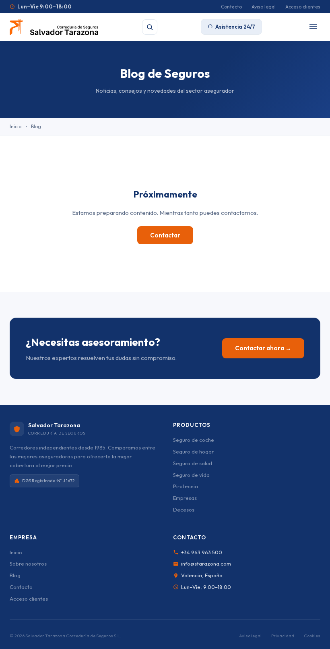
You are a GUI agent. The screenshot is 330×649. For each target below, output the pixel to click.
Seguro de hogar (193, 451)
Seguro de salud (192, 463)
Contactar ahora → (263, 348)
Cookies (312, 636)
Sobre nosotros (28, 563)
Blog (15, 575)
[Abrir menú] (313, 27)
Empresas (185, 498)
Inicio (15, 126)
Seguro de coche (193, 440)
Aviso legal (264, 7)
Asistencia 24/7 (235, 26)
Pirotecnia (185, 486)
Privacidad (282, 636)
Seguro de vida (191, 475)
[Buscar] (149, 27)
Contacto (231, 7)
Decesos (183, 509)
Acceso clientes (302, 7)
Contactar (165, 235)
